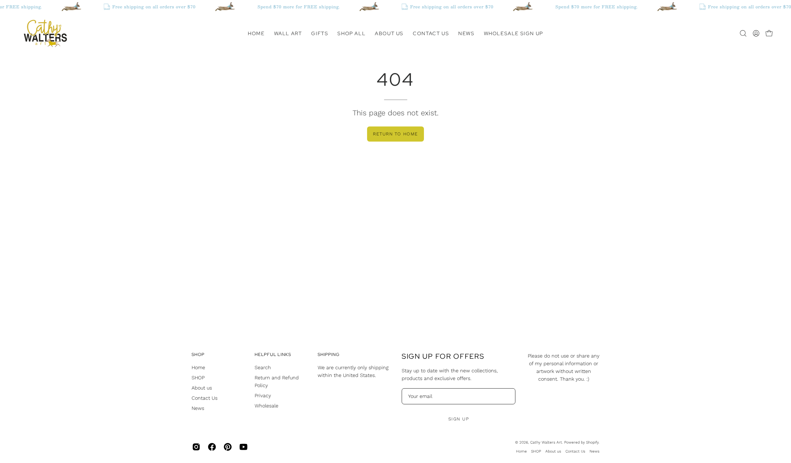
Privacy (263, 395)
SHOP (198, 377)
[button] (288, 33)
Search (263, 367)
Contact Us (205, 398)
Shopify (592, 442)
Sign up (458, 418)
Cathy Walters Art (546, 442)
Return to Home (395, 133)
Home (198, 367)
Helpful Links (273, 354)
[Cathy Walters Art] (45, 33)
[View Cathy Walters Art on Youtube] (243, 447)
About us (202, 388)
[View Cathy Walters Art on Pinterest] (227, 447)
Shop (198, 354)
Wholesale (266, 405)
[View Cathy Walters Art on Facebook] (211, 447)
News (198, 408)
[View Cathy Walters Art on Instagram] (195, 447)
